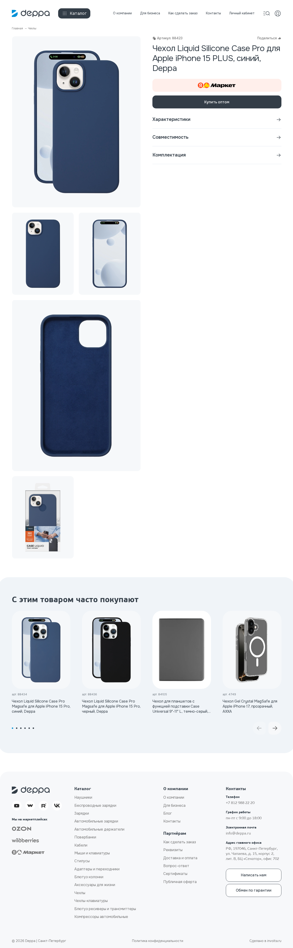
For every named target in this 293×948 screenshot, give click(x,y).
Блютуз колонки (88, 876)
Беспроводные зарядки (95, 805)
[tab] (12, 728)
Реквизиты (173, 849)
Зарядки (81, 813)
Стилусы (82, 861)
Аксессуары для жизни (94, 884)
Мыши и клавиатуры (92, 853)
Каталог (78, 13)
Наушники (83, 797)
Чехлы (79, 892)
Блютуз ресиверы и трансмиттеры (105, 908)
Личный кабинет (242, 13)
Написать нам (253, 875)
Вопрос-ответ (176, 865)
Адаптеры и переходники (97, 869)
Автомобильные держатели (99, 829)
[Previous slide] (259, 728)
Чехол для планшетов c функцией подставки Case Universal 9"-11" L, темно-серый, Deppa (180, 706)
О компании (122, 13)
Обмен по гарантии (253, 890)
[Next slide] (274, 728)
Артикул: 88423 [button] (170, 38)
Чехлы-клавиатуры (91, 900)
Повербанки (85, 837)
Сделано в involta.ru (265, 941)
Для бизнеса (150, 13)
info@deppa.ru (238, 833)
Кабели (80, 845)
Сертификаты (175, 873)
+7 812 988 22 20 (240, 803)
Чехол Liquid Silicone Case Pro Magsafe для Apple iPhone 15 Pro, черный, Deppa (111, 706)
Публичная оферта (180, 881)
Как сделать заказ (183, 13)
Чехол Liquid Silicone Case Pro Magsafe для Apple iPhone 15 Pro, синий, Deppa (41, 706)
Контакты (213, 13)
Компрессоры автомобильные (101, 916)
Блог (167, 813)
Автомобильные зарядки (96, 821)
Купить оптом (216, 101)
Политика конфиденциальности (157, 941)
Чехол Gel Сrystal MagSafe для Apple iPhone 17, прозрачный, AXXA (250, 706)
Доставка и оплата (180, 858)
